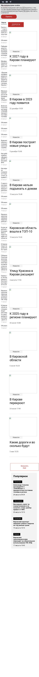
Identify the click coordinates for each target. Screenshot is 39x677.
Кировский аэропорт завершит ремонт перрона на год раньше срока (23, 523)
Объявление (5, 40)
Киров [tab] (3, 22)
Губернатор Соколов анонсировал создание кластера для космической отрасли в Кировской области (6, 263)
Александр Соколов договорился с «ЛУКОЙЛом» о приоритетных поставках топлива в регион (23, 488)
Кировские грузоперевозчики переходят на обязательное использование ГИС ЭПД (24, 540)
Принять (9, 17)
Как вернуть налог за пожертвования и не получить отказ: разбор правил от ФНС (22, 507)
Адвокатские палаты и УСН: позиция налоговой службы (6, 144)
